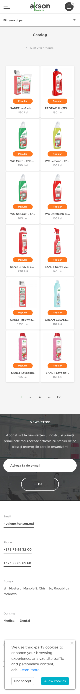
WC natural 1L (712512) (25, 214)
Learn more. (30, 670)
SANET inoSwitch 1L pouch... (29, 108)
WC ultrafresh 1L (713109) (62, 214)
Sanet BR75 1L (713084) (26, 267)
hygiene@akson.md (19, 524)
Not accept (22, 681)
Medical (9, 621)
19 (59, 397)
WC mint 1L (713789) (24, 161)
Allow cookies (55, 681)
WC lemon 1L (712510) (60, 161)
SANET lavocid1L (22, 373)
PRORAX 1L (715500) (59, 108)
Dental (25, 621)
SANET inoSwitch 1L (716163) (29, 320)
